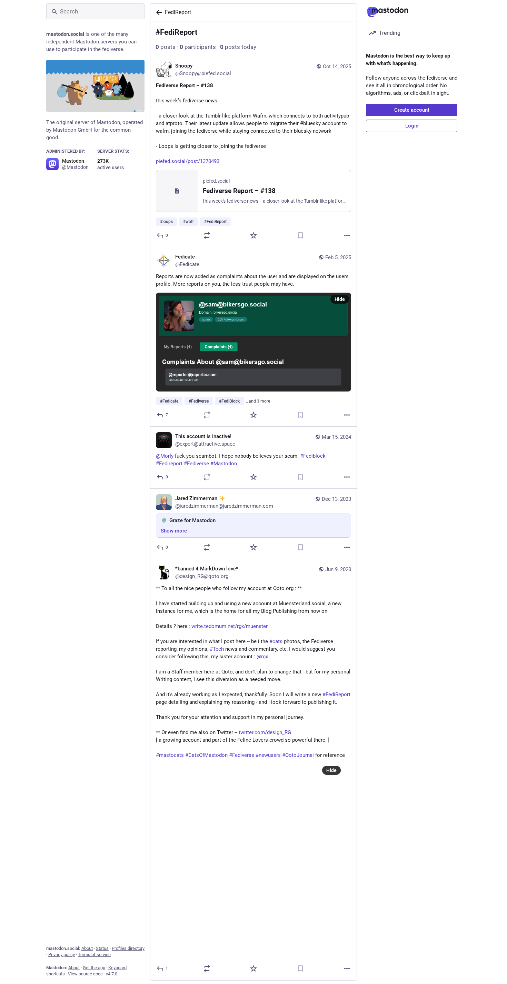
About (87, 948)
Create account (411, 110)
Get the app (94, 967)
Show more (174, 531)
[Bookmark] (300, 235)
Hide (340, 299)
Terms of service (94, 954)
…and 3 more (258, 401)
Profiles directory (128, 948)
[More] (347, 235)
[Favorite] (253, 235)
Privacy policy (61, 954)
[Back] (157, 12)
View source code (85, 973)
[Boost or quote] (207, 235)
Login (411, 126)
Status (102, 948)
